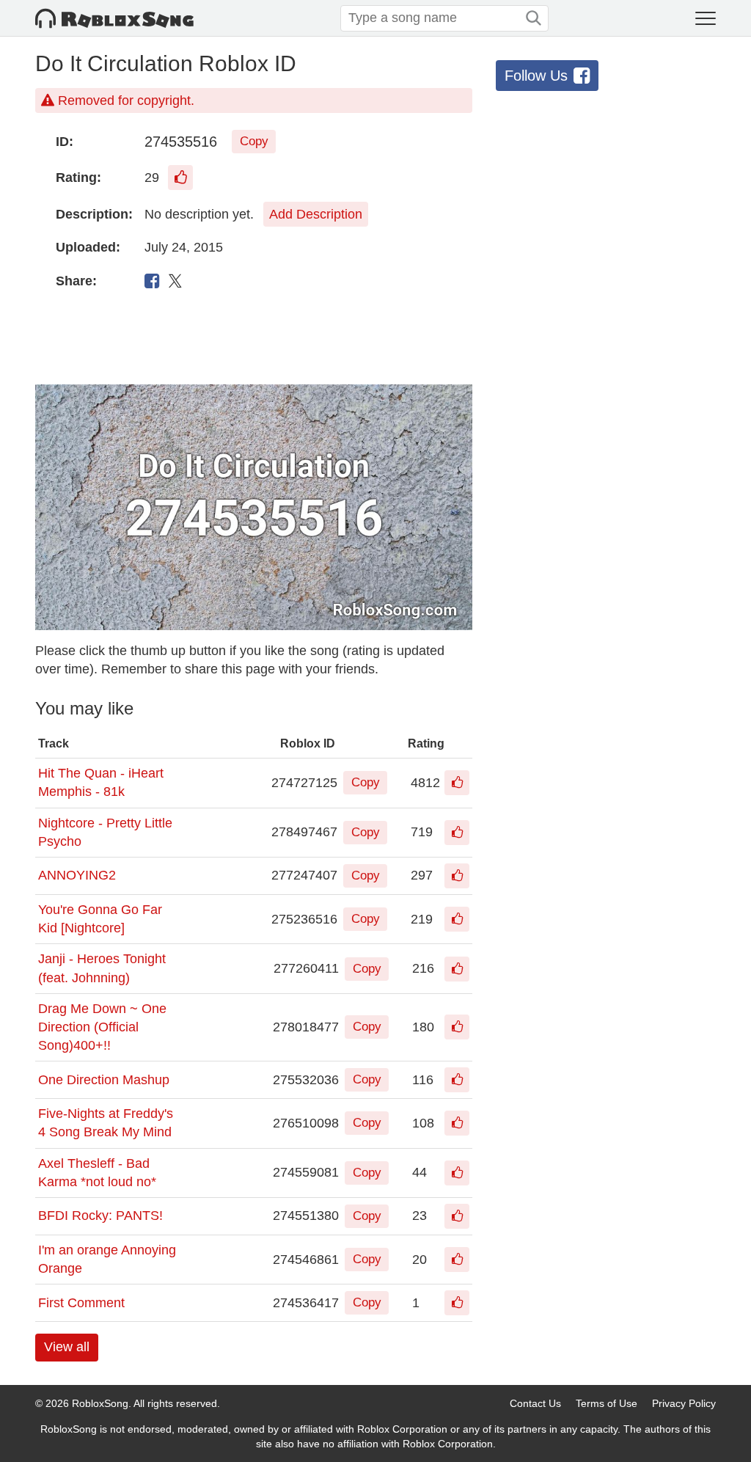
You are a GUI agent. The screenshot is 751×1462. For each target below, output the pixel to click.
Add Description (315, 214)
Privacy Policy (684, 1403)
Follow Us (536, 75)
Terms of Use (606, 1403)
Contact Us (535, 1403)
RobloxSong (100, 1403)
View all (66, 1346)
